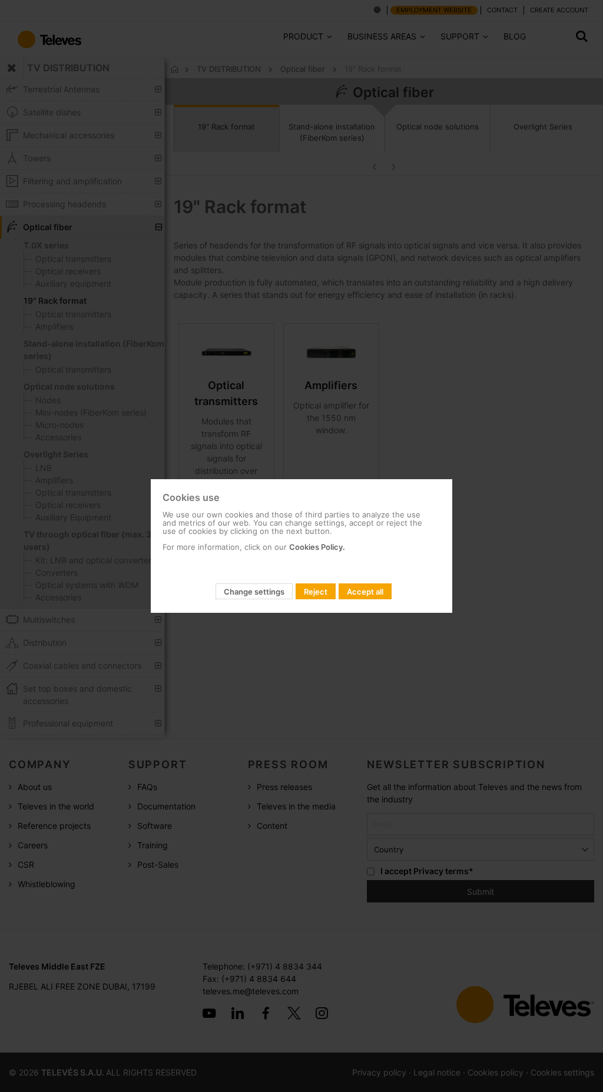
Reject (315, 591)
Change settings (254, 591)
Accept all (365, 591)
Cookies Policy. (317, 547)
